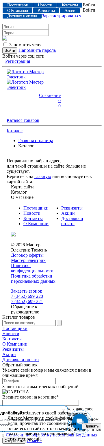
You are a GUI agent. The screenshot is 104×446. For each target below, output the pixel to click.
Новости (31, 213)
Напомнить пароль (37, 50)
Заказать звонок (26, 291)
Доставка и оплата (72, 221)
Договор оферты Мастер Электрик (28, 258)
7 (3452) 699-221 (27, 301)
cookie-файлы (59, 418)
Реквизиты (72, 207)
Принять (91, 426)
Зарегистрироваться (61, 15)
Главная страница (35, 140)
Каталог (15, 130)
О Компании (36, 223)
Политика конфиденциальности (32, 268)
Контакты (33, 218)
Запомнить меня (25, 44)
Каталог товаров (23, 120)
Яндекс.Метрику (24, 418)
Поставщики (36, 207)
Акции (68, 213)
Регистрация (17, 61)
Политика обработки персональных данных (33, 279)
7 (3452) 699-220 (27, 296)
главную (42, 176)
